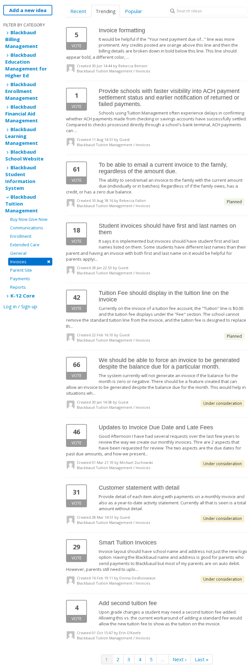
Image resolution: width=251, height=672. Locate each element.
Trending (105, 11)
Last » (202, 659)
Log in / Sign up (20, 306)
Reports (18, 287)
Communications (26, 228)
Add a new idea (27, 10)
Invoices (30, 261)
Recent (78, 11)
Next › (180, 659)
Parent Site (21, 270)
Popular (133, 11)
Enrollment (20, 236)
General (18, 253)
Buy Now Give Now (28, 219)
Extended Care (25, 245)
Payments (20, 279)
